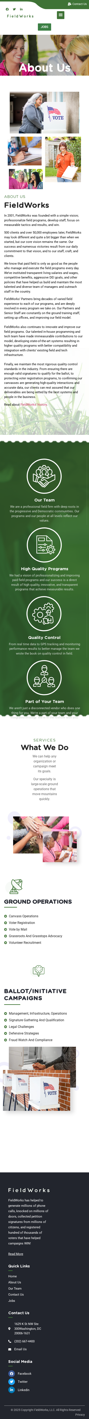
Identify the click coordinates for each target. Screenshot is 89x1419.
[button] (60, 15)
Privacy (80, 1414)
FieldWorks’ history (33, 404)
